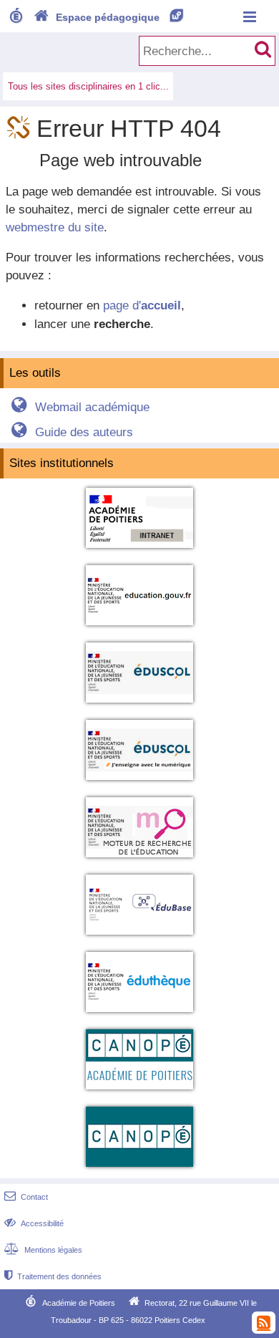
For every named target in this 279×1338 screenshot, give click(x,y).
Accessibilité (34, 1223)
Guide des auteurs (71, 432)
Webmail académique (80, 407)
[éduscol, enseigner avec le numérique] (139, 782)
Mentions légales (43, 1250)
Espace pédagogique (109, 17)
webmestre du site (55, 227)
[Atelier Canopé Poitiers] (139, 1092)
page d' (142, 305)
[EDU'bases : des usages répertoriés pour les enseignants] (139, 937)
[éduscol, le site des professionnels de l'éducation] (139, 705)
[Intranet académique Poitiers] (139, 550)
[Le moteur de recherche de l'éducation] (139, 860)
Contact (26, 1197)
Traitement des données (53, 1276)
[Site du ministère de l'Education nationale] (139, 628)
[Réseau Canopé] (139, 1169)
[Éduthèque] (139, 1014)
